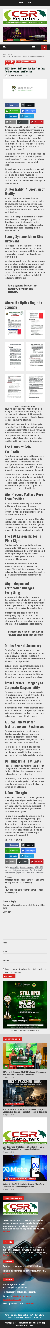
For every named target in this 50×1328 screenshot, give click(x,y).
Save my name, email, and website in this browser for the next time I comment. (25, 970)
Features (13, 1314)
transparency (39, 872)
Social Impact (22, 1178)
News (7, 1314)
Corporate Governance (26, 867)
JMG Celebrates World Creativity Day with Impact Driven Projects (24, 890)
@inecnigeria (27, 406)
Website (6, 960)
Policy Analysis (9, 64)
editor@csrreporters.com (21, 1296)
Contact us (28, 832)
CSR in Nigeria (19, 1104)
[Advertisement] (25, 34)
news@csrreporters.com (12, 1299)
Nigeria (33, 61)
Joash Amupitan (38, 870)
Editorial (7, 61)
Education (12, 1066)
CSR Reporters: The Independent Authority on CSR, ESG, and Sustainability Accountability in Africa (25, 1130)
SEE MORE (30, 1303)
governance (8, 870)
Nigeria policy (21, 872)
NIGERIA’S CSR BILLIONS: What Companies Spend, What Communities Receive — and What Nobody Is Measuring (25, 1093)
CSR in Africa (9, 1104)
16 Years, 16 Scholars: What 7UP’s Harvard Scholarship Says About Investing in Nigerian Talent (25, 1056)
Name (5, 942)
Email (5, 951)
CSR (36, 867)
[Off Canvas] (4, 47)
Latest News (25, 61)
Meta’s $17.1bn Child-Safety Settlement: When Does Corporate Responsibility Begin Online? (25, 1168)
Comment (7, 911)
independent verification (21, 870)
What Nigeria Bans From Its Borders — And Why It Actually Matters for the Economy (25, 880)
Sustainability (30, 1066)
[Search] (38, 47)
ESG (13, 61)
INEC (31, 870)
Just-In (18, 61)
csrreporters (12, 75)
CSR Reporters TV (44, 47)
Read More (7, 1231)
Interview (28, 1317)
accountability (14, 867)
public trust (30, 872)
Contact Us (37, 1317)
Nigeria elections (10, 872)
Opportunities (23, 1314)
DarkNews (19, 1325)
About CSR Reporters (15, 1317)
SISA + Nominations (37, 1314)
